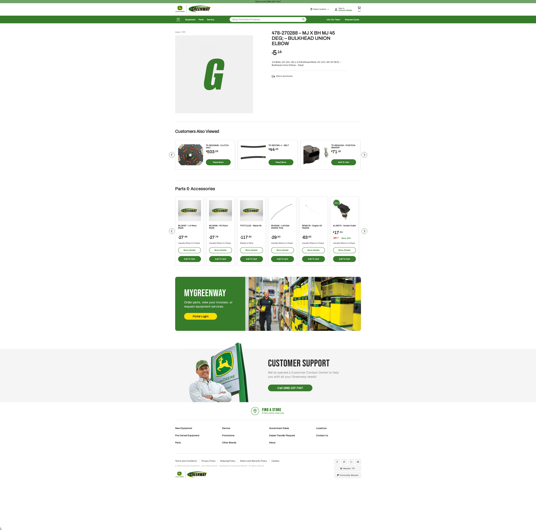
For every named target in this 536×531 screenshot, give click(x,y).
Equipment (190, 20)
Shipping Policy (227, 461)
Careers (275, 461)
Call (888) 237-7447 (290, 387)
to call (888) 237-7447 (268, 2)
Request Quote (352, 20)
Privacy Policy (208, 461)
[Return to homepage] (193, 12)
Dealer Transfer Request (282, 435)
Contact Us (322, 435)
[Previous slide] (172, 155)
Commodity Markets (349, 475)
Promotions (228, 435)
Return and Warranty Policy (253, 461)
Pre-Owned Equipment (187, 435)
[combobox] (268, 19)
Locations (321, 428)
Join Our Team (333, 20)
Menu (178, 20)
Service (210, 20)
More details (190, 250)
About (272, 442)
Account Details (345, 10)
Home (177, 32)
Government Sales (279, 428)
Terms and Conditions (186, 461)
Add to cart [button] (343, 162)
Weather (348, 468)
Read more (218, 162)
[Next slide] (364, 155)
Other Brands (229, 442)
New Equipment (183, 428)
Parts (201, 20)
